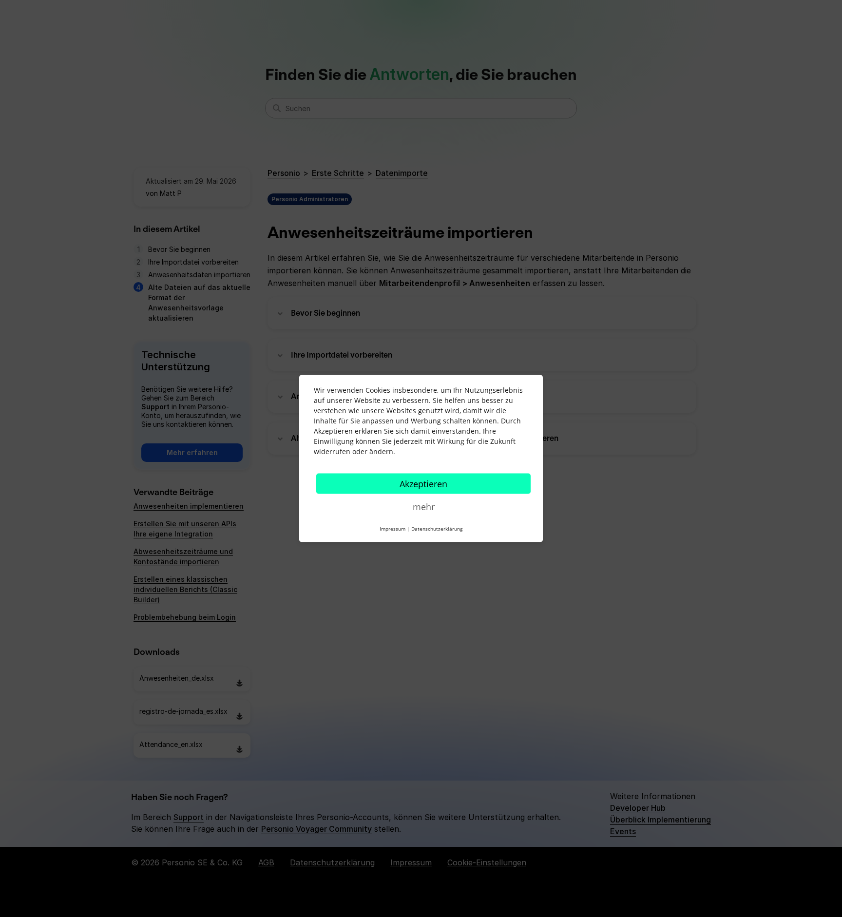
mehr (424, 507)
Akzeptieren (423, 484)
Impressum (392, 528)
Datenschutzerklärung (436, 528)
